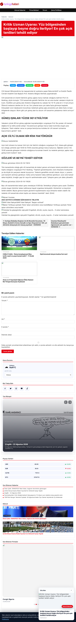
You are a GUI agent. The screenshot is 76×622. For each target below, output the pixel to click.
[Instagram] (16, 388)
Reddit (37, 85)
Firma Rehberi (34, 10)
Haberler (4, 17)
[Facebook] (5, 388)
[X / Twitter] (10, 388)
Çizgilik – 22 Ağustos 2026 (12, 493)
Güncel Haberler (19, 10)
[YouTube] (21, 388)
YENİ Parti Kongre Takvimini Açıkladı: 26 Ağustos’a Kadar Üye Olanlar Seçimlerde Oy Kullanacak (33, 497)
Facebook (21, 85)
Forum (45, 10)
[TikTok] (27, 388)
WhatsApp (29, 85)
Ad (3, 319)
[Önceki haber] (65, 402)
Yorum (4, 300)
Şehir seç (8, 371)
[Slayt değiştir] (34, 604)
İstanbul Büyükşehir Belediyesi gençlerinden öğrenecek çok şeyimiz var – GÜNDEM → (61, 224)
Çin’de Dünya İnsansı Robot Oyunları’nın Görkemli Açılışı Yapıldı (23, 491)
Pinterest (44, 85)
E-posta (5, 327)
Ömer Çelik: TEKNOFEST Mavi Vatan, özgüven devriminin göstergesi (25, 488)
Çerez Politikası (56, 10)
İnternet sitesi (6, 335)
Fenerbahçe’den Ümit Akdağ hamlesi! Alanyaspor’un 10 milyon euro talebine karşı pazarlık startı (33, 495)
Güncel (11, 17)
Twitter (13, 85)
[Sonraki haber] (70, 402)
